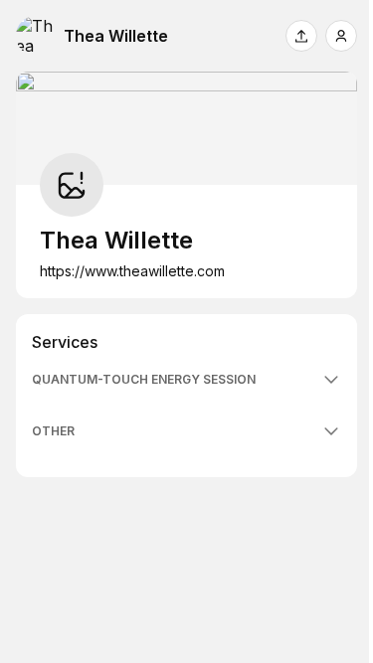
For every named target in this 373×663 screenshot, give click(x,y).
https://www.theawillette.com (132, 270)
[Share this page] (301, 36)
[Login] (341, 36)
